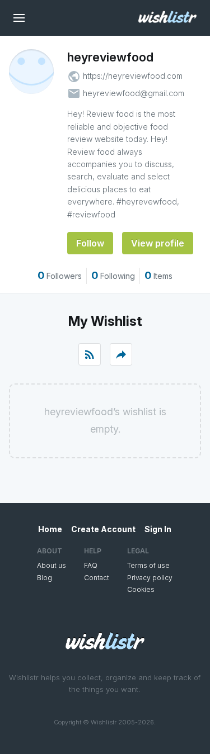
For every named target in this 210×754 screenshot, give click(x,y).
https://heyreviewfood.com (133, 75)
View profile (157, 243)
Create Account (103, 529)
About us (51, 565)
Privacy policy (149, 577)
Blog (44, 577)
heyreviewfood (110, 57)
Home (50, 529)
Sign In (157, 529)
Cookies (141, 589)
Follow (90, 243)
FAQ (90, 565)
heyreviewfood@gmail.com (133, 93)
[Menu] (19, 17)
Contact (96, 577)
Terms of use (148, 565)
